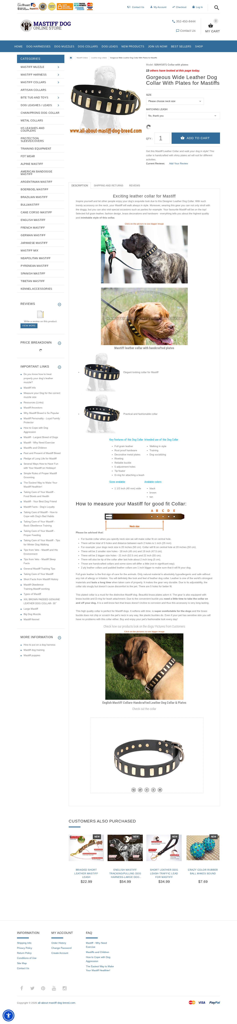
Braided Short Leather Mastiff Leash (86, 873)
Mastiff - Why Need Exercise (39, 442)
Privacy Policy (24, 948)
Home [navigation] (71, 58)
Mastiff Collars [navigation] (82, 58)
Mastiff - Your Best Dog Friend (40, 501)
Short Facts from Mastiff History (41, 579)
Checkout (181, 7)
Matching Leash (156, 109)
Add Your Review (178, 163)
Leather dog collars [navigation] (99, 58)
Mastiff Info (30, 387)
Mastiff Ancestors (33, 407)
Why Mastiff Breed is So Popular (41, 413)
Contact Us (188, 30)
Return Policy (24, 953)
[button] (215, 8)
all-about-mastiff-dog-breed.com (56, 1002)
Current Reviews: (155, 163)
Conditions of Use (26, 958)
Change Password (61, 948)
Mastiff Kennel (31, 619)
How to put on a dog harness (39, 644)
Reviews (134, 185)
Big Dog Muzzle (32, 614)
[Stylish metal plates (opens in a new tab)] (144, 666)
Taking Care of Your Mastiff (38, 574)
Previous (70, 836)
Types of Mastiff (32, 594)
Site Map (22, 963)
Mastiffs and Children (35, 447)
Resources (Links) (34, 402)
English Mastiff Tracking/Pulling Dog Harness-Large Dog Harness (125, 873)
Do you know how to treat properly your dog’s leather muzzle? (38, 378)
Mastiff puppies (32, 655)
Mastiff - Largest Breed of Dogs (41, 437)
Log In (199, 7)
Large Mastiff (31, 608)
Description (79, 185)
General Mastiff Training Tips (39, 568)
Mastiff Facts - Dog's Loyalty (39, 506)
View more (29, 325)
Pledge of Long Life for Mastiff (40, 458)
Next (218, 836)
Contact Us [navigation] (138, 7)
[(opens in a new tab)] (144, 254)
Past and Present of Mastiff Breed (42, 453)
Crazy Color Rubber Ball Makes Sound (203, 871)
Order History (58, 943)
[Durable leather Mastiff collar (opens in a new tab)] (144, 316)
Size (148, 94)
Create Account (59, 953)
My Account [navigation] (160, 7)
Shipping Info (24, 943)
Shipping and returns (108, 185)
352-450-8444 (186, 21)
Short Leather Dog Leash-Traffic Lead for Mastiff (164, 873)
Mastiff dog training (34, 650)
